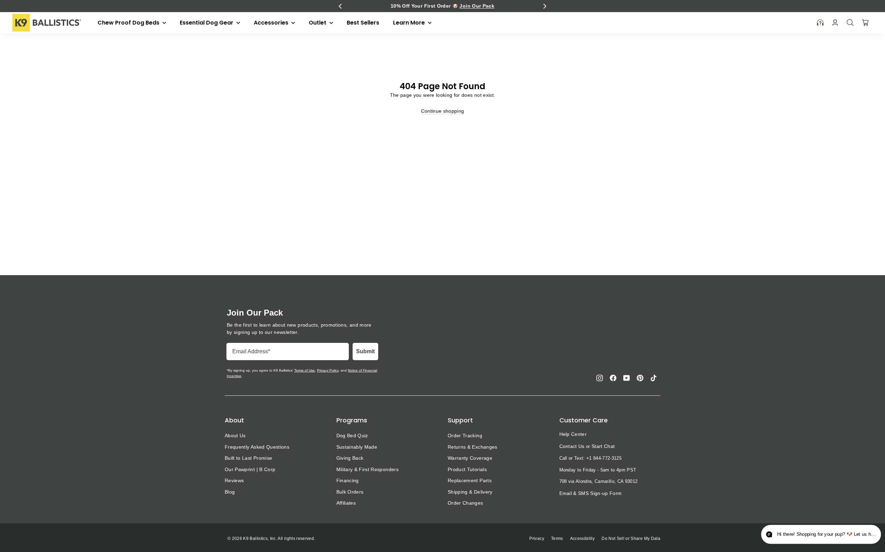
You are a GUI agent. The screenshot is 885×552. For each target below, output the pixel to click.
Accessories (272, 23)
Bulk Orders (350, 492)
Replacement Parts (470, 480)
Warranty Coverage (470, 458)
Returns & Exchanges (472, 447)
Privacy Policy (327, 370)
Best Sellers (363, 23)
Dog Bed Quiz (352, 435)
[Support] (820, 22)
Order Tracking (465, 435)
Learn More (409, 23)
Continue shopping (442, 111)
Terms (557, 538)
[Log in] (835, 22)
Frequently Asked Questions (257, 447)
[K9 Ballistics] (46, 22)
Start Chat (603, 446)
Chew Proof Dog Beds (129, 23)
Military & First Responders (367, 469)
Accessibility (582, 538)
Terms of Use (304, 370)
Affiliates (346, 503)
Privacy (536, 538)
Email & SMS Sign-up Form (590, 493)
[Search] (850, 22)
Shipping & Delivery (470, 492)
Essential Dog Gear (207, 23)
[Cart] (865, 22)
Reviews (234, 480)
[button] (340, 6)
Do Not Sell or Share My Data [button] (631, 538)
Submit (365, 351)
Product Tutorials (467, 469)
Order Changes (465, 503)
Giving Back (350, 458)
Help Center (573, 434)
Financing (347, 480)
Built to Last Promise (248, 458)
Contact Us (572, 446)
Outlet (318, 23)
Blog (230, 492)
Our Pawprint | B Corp (250, 469)
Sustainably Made (357, 447)
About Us (235, 435)
